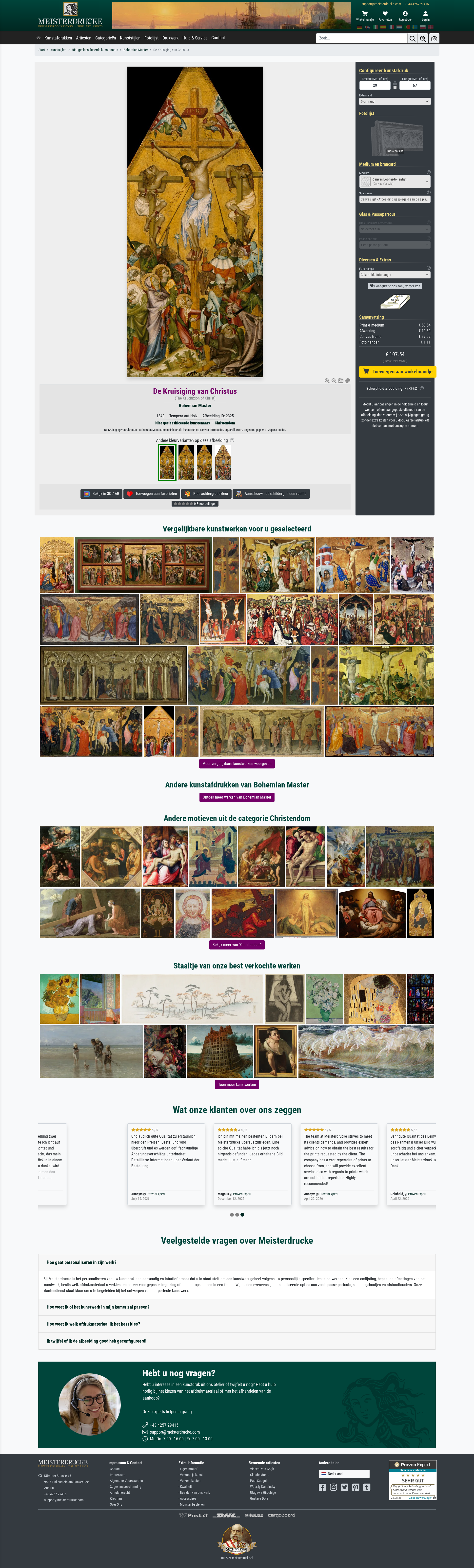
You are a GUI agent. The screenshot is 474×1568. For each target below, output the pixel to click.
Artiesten (83, 38)
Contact (218, 37)
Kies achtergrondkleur (209, 493)
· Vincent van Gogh (261, 1469)
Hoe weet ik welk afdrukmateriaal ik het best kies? (93, 1324)
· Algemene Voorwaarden (125, 1481)
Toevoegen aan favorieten (155, 493)
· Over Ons (115, 1504)
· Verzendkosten (189, 1481)
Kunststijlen (130, 38)
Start (42, 50)
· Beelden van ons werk (194, 1493)
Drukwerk (170, 38)
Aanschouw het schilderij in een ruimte (274, 493)
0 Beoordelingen (205, 504)
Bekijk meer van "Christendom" (237, 944)
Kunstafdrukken (58, 38)
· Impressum (116, 1475)
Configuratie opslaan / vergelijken (397, 286)
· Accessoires (187, 1498)
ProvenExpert (97, 1194)
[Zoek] (412, 38)
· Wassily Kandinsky (262, 1487)
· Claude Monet (259, 1475)
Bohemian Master (135, 50)
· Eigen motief (187, 1469)
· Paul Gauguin (258, 1481)
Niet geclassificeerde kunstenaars (95, 50)
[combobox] (395, 101)
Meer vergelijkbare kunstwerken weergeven (237, 763)
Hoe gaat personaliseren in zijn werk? (82, 1262)
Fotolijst (151, 38)
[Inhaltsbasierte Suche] (423, 38)
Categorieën (105, 38)
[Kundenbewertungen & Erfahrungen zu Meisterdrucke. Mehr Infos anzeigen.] (413, 1479)
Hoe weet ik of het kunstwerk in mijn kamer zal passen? (98, 1307)
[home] (38, 38)
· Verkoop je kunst (190, 1475)
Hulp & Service (194, 38)
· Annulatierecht (119, 1493)
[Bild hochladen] (434, 38)
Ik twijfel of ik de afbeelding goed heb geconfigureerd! (96, 1341)
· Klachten (115, 1498)
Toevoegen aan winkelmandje (401, 372)
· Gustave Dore (258, 1498)
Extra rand (365, 95)
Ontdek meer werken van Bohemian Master (237, 797)
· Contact (114, 1469)
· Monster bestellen (191, 1504)
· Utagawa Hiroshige (262, 1493)
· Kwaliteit (185, 1487)
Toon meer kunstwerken (237, 1084)
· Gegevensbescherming (124, 1487)
